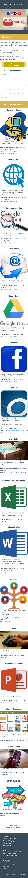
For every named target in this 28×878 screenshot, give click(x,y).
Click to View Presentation (8, 151)
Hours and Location (9, 4)
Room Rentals (6, 862)
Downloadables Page (12, 430)
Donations (18, 7)
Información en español (13, 2)
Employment (6, 866)
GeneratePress (14, 875)
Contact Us (10, 7)
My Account (20, 4)
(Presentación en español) (8, 153)
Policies (5, 868)
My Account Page (11, 472)
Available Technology (8, 864)
